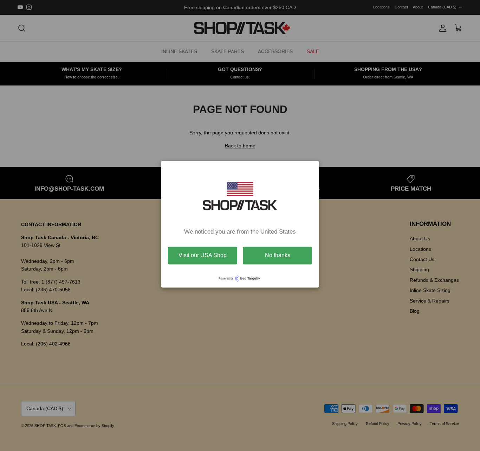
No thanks (277, 255)
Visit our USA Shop (203, 255)
